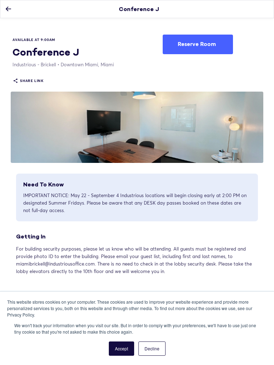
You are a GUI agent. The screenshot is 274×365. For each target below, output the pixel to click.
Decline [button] (151, 348)
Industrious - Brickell (34, 64)
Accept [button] (121, 348)
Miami (87, 64)
